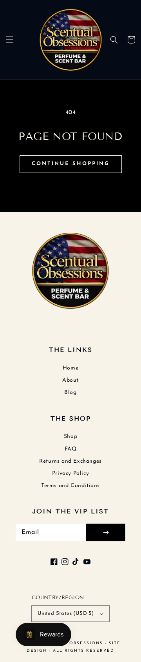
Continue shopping (71, 163)
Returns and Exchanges (70, 461)
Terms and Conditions (70, 486)
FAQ (71, 449)
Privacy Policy (70, 473)
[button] (9, 39)
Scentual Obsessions (72, 643)
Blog (70, 392)
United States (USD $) (66, 613)
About (70, 380)
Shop (70, 436)
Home (70, 368)
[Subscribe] (105, 532)
